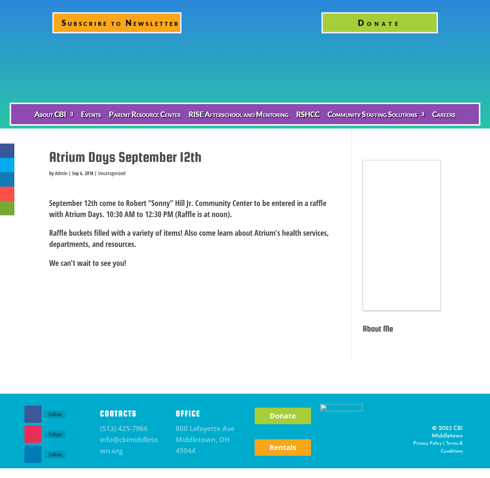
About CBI (50, 114)
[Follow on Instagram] (33, 434)
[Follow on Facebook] (33, 414)
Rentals (282, 447)
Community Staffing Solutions (372, 114)
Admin (61, 173)
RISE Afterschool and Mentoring (238, 114)
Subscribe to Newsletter (121, 23)
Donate (379, 23)
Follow (55, 414)
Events (91, 114)
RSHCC (308, 114)
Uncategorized (112, 173)
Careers (444, 114)
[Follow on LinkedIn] (33, 454)
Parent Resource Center (145, 114)
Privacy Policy (427, 443)
